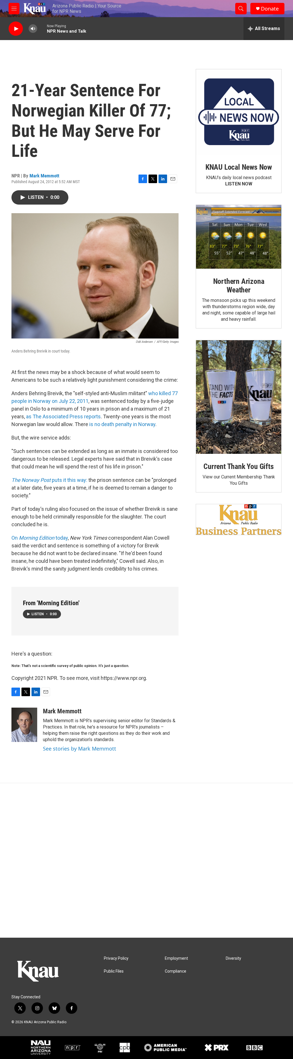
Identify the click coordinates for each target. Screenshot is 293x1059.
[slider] (42, 28)
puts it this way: (49, 480)
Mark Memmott (44, 176)
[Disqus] (146, 860)
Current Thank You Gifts (238, 466)
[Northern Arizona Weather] (238, 237)
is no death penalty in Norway (122, 424)
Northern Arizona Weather (238, 285)
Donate (270, 9)
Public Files (114, 971)
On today (39, 538)
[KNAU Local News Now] (238, 112)
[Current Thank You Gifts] (238, 397)
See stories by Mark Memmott (79, 748)
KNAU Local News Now (238, 167)
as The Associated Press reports (63, 416)
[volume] (33, 28)
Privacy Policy (116, 958)
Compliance (175, 971)
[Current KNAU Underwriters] (238, 519)
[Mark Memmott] (24, 725)
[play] (15, 28)
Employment (176, 958)
